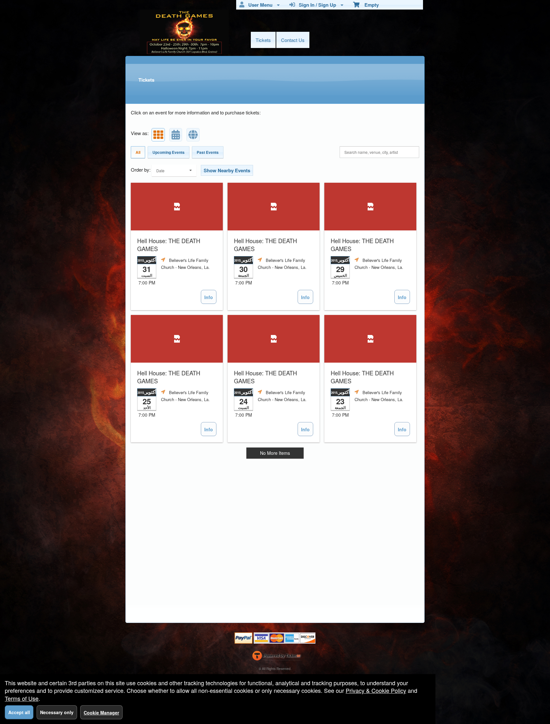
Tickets (263, 40)
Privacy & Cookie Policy (376, 690)
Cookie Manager (101, 712)
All (138, 152)
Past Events (208, 152)
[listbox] (174, 170)
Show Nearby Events (227, 170)
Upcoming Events (168, 152)
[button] (158, 134)
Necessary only (57, 712)
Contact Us (293, 40)
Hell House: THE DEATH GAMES (168, 245)
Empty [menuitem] (369, 4)
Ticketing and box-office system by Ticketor (276, 656)
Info (208, 297)
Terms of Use (22, 698)
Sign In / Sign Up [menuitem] (316, 4)
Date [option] (160, 170)
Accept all (19, 712)
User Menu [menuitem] (259, 4)
